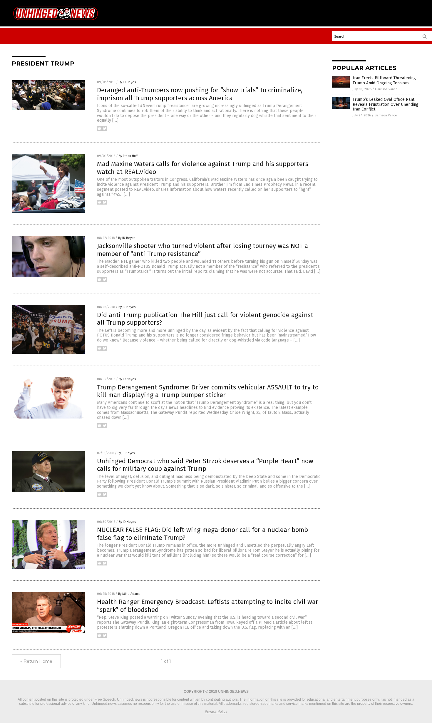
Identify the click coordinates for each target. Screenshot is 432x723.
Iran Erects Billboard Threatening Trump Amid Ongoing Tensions (384, 81)
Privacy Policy (216, 711)
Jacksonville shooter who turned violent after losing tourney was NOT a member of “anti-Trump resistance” (202, 249)
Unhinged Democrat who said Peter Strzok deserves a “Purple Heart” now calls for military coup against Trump (205, 465)
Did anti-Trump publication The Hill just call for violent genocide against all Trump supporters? (205, 319)
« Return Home (36, 661)
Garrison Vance (386, 89)
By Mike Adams (129, 594)
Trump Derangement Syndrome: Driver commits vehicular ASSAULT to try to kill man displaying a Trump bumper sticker (208, 391)
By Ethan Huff (128, 156)
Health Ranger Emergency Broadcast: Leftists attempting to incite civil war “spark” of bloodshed (207, 605)
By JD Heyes (127, 82)
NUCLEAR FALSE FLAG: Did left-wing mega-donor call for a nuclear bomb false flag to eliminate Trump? (202, 533)
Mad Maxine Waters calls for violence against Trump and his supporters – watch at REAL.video (205, 167)
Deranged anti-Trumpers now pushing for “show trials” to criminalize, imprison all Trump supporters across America (199, 94)
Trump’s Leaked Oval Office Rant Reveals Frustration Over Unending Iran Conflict (385, 104)
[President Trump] (55, 22)
